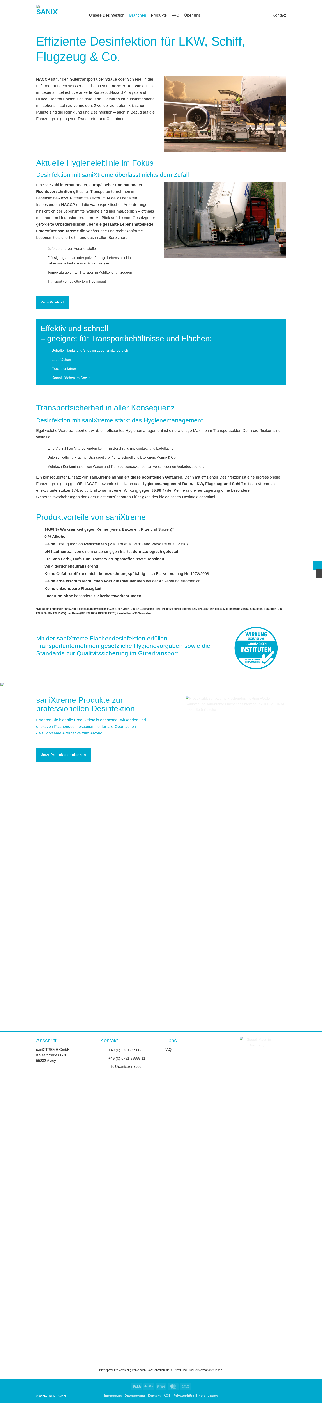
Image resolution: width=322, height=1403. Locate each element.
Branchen (137, 15)
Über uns (192, 15)
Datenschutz (135, 1395)
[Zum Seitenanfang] (317, 565)
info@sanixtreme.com (126, 1066)
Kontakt (279, 15)
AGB (167, 1395)
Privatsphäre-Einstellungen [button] (196, 1395)
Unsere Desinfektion (106, 15)
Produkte (159, 15)
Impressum (113, 1395)
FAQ (175, 15)
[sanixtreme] (59, 16)
